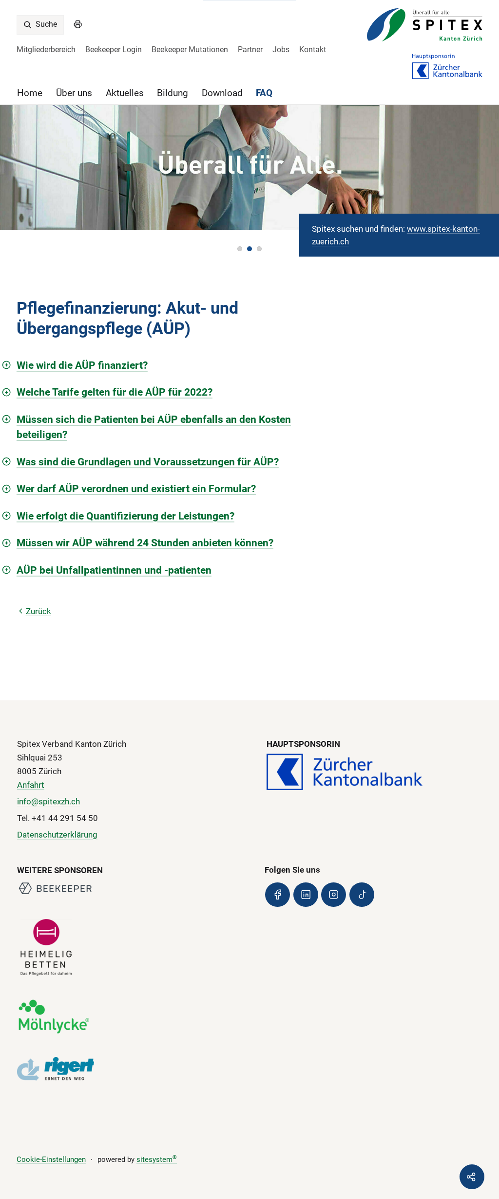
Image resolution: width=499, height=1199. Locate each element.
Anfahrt (30, 785)
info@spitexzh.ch (48, 801)
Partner (250, 49)
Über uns (74, 93)
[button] (240, 249)
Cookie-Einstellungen (51, 1159)
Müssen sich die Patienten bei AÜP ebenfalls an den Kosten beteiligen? (154, 427)
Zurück (38, 611)
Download (222, 93)
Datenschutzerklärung (57, 834)
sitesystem (156, 1159)
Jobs (280, 49)
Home (29, 93)
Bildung (172, 93)
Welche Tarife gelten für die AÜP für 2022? (114, 392)
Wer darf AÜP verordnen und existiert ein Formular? (136, 488)
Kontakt (312, 49)
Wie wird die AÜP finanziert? (82, 365)
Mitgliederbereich (46, 49)
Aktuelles (125, 93)
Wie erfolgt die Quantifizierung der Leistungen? (125, 516)
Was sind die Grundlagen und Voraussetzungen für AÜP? (148, 462)
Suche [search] (45, 24)
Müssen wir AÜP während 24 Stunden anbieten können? (145, 543)
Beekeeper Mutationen (190, 49)
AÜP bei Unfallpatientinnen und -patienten (114, 570)
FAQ (264, 93)
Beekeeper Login (113, 49)
